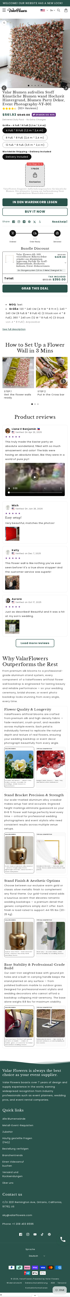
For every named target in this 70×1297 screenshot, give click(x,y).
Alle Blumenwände (14, 1118)
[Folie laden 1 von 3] (35, 85)
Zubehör (7, 1131)
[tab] (32, 404)
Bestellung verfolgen (15, 1148)
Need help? (60, 221)
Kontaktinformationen (36, 1288)
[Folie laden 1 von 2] (32, 85)
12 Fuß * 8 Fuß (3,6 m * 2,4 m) (25, 145)
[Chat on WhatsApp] (62, 1239)
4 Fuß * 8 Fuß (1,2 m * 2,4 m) (24, 130)
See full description (14, 329)
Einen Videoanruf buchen (13, 1163)
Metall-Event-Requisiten (17, 1125)
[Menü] (4, 10)
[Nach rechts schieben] (65, 87)
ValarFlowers (26, 1279)
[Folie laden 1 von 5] (41, 85)
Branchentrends (12, 1155)
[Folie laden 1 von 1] (28, 85)
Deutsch (33, 1255)
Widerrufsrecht (14, 1283)
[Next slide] (63, 381)
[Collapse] (35, 1295)
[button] (58, 10)
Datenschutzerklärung (36, 1283)
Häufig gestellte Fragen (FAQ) (17, 1140)
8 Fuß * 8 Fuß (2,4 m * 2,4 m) (25, 137)
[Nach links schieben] (4, 87)
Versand (62, 1283)
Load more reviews (35, 643)
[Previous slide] (6, 381)
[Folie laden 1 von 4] (38, 85)
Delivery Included (17, 156)
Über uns (8, 1182)
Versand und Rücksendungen (12, 1174)
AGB (53, 1283)
